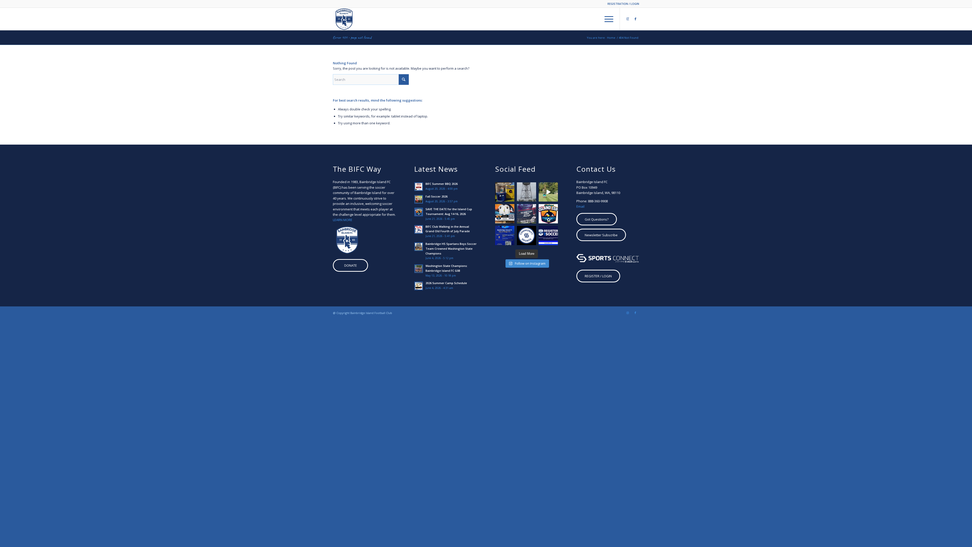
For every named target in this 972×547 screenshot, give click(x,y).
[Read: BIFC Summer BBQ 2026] (418, 186)
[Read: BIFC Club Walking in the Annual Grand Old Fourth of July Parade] (418, 229)
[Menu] (607, 19)
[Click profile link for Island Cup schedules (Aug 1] (548, 213)
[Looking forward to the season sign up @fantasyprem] (526, 213)
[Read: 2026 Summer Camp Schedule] (418, 285)
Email (580, 206)
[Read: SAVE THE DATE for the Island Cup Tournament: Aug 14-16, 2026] (418, 212)
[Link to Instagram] (628, 19)
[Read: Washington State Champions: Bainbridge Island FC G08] (418, 268)
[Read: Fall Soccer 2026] (418, 199)
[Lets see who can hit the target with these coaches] (504, 192)
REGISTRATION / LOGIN (623, 4)
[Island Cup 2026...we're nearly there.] (504, 213)
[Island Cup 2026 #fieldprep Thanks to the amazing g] (548, 192)
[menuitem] (622, 4)
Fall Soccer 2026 (437, 196)
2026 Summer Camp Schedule (446, 283)
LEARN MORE (342, 220)
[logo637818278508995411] (344, 19)
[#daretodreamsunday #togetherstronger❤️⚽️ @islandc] (526, 192)
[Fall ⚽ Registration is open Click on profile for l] (548, 235)
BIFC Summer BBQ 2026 (442, 184)
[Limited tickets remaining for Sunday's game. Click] (504, 235)
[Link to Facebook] (635, 19)
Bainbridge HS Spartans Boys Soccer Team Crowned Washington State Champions (451, 248)
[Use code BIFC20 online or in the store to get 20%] (526, 235)
